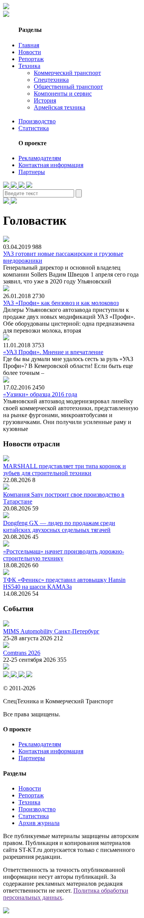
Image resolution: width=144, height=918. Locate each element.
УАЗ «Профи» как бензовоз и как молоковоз (61, 303)
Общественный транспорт (68, 86)
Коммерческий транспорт (67, 73)
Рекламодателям (39, 158)
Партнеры (31, 172)
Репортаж (31, 59)
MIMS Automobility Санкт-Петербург (51, 631)
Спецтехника (51, 79)
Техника (29, 66)
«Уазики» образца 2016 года (40, 394)
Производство (37, 121)
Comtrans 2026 (21, 653)
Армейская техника (59, 107)
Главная (28, 45)
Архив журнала (39, 823)
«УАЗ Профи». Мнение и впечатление (53, 352)
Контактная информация (50, 165)
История (45, 100)
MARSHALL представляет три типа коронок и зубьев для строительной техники (64, 469)
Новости (29, 52)
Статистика (33, 128)
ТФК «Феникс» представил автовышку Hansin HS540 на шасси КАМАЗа (64, 583)
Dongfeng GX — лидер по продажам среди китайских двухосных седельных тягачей (59, 526)
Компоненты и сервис (63, 93)
